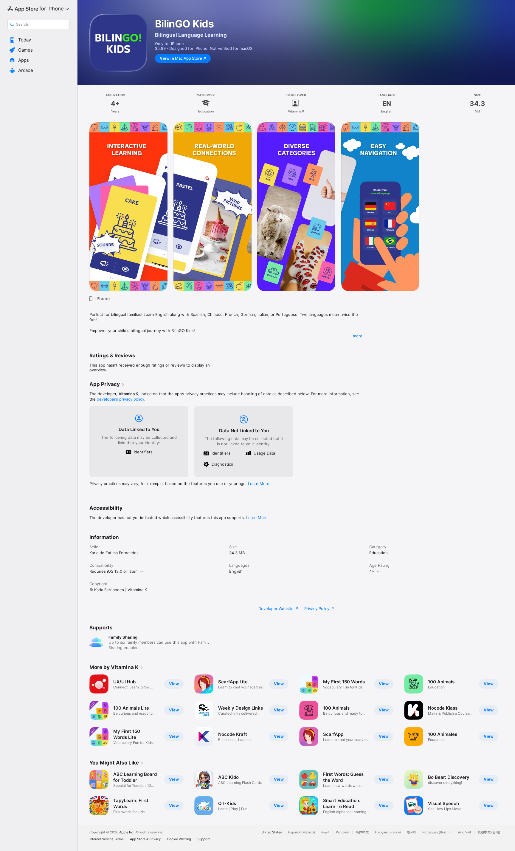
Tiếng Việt (463, 832)
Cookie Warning (179, 839)
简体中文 (362, 832)
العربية (325, 832)
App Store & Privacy (145, 839)
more (357, 335)
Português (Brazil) (436, 832)
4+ (371, 571)
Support (203, 839)
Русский (342, 832)
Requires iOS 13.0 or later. (113, 571)
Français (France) (388, 832)
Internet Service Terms (106, 839)
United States (271, 832)
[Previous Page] (83, 710)
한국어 (411, 832)
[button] (38, 39)
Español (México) (301, 832)
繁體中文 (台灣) (488, 832)
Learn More (258, 483)
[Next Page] (509, 710)
